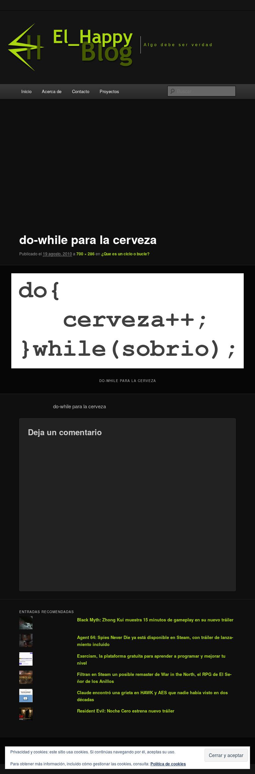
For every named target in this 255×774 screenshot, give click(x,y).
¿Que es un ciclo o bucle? (125, 254)
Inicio (26, 91)
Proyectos (109, 91)
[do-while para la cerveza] (127, 320)
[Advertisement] (128, 166)
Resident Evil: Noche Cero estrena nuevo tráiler (125, 711)
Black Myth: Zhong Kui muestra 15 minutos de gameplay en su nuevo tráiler (155, 619)
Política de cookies (168, 764)
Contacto (80, 91)
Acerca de (51, 91)
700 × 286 (85, 254)
